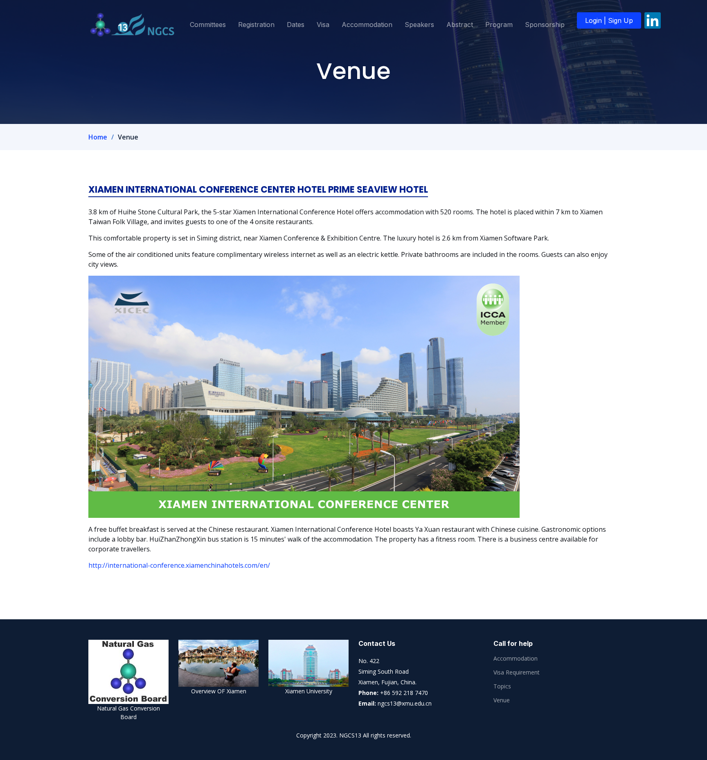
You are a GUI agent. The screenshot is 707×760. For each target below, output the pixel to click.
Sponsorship (545, 24)
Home (97, 137)
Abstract (459, 24)
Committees (208, 24)
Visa (323, 24)
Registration (256, 24)
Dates (295, 24)
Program (499, 24)
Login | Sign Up (609, 20)
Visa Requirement (516, 672)
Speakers (419, 24)
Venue (501, 700)
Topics (502, 686)
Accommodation (367, 24)
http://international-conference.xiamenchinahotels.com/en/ (179, 565)
